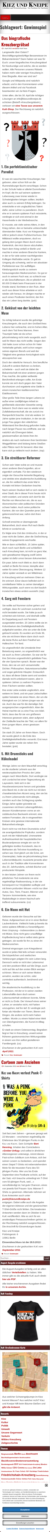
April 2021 (7, 1051)
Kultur (4, 1422)
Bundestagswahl (7, 1464)
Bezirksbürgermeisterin (10, 1457)
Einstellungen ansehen (25, 1523)
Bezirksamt (32, 1454)
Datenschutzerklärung (27, 1528)
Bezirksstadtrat (25, 1457)
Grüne (18, 1479)
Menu (5, 17)
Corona (21, 1468)
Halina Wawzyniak (38, 1479)
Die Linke (37, 1468)
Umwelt (5, 1429)
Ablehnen (25, 1516)
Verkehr (5, 1436)
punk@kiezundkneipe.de (16, 1199)
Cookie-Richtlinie (12, 1528)
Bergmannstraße (7, 1454)
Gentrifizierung (42, 1475)
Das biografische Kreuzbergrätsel (15, 41)
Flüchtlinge (33, 1471)
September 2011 (11, 1250)
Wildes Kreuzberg (11, 1439)
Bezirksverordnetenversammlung (20, 1461)
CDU (15, 1468)
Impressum (40, 1528)
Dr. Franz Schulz (19, 1471)
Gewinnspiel (18, 1055)
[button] (46, 1485)
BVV (16, 1464)
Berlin (17, 1453)
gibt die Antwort (11, 1407)
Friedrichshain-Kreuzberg (18, 1475)
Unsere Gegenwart (11, 1432)
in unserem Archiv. (16, 1287)
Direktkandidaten (6, 1471)
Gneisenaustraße (8, 1479)
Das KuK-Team (22, 48)
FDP (27, 1471)
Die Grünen (28, 1468)
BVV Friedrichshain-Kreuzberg (29, 1464)
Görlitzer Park (26, 1479)
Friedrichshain (43, 1471)
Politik (4, 1425)
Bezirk (23, 1454)
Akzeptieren (25, 1510)
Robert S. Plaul (26, 1066)
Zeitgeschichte (9, 1443)
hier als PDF (9, 1279)
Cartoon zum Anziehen (20, 1062)
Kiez (11, 1055)
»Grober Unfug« (11, 1150)
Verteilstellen (19, 1272)
